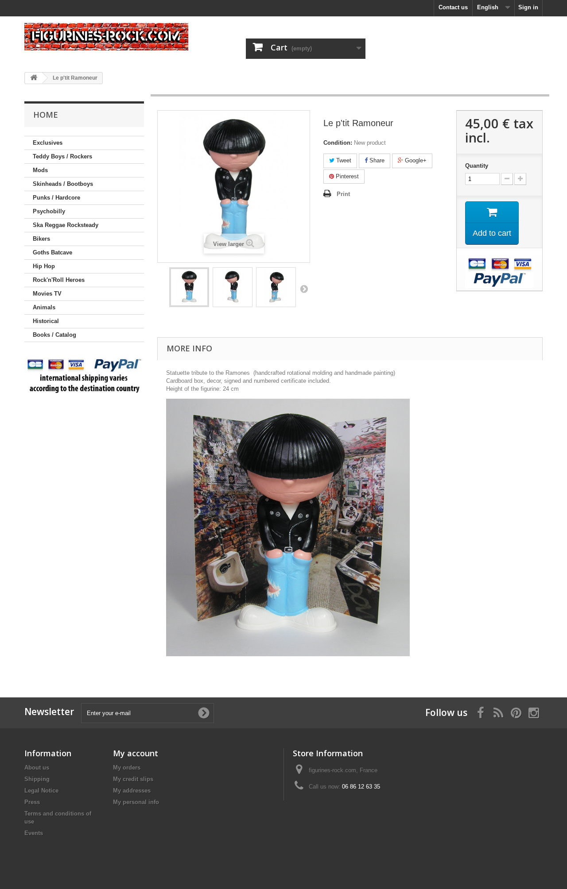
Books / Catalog (54, 334)
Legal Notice (41, 790)
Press (32, 802)
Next (303, 288)
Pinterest (346, 176)
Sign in (528, 7)
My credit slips (133, 779)
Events (33, 833)
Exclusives (47, 142)
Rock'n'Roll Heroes (59, 280)
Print (343, 194)
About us (36, 767)
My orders (126, 767)
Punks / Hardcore (56, 197)
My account (135, 753)
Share (376, 160)
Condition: (337, 142)
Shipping (37, 779)
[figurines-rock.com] (106, 36)
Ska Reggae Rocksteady (65, 225)
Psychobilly (49, 211)
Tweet (342, 160)
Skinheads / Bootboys (63, 184)
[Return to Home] (33, 78)
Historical (46, 321)
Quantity (476, 165)
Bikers (41, 238)
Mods (40, 170)
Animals (44, 307)
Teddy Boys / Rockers (62, 156)
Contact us (453, 7)
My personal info (136, 802)
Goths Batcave (52, 252)
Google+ (415, 160)
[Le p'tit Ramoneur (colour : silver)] (189, 287)
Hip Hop (44, 266)
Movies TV (47, 293)
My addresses (132, 790)
